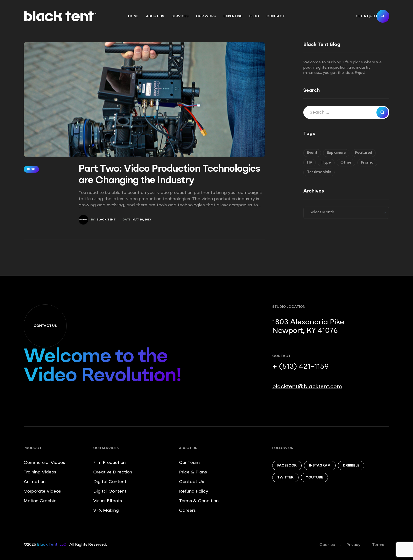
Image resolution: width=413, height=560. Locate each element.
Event (312, 153)
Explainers (336, 153)
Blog (31, 169)
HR (309, 163)
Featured (363, 153)
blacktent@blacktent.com (307, 386)
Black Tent (106, 219)
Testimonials (319, 172)
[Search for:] (346, 113)
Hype (326, 163)
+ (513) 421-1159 (300, 366)
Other (346, 163)
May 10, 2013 (141, 219)
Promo (367, 163)
